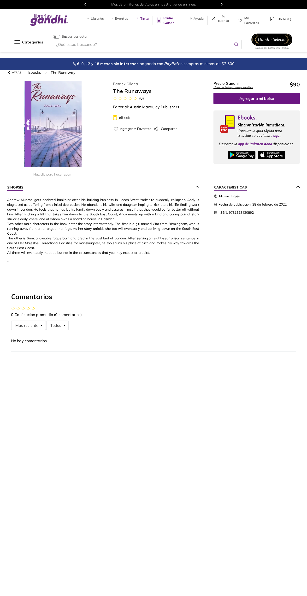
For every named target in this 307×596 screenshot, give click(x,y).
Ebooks (34, 72)
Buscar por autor (75, 37)
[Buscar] (236, 44)
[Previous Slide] (85, 4)
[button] (53, 124)
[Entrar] (224, 18)
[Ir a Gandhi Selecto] (272, 49)
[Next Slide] (221, 4)
